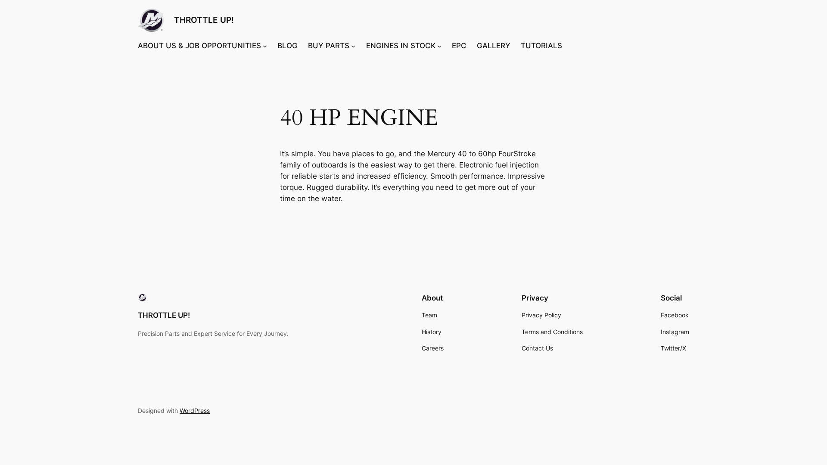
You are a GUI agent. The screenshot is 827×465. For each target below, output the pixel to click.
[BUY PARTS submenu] (353, 45)
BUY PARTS (328, 45)
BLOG (287, 45)
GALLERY (493, 45)
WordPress (195, 410)
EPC (459, 45)
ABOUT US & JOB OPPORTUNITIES (199, 45)
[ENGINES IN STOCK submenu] (439, 45)
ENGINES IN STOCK (400, 45)
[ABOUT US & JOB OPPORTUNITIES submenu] (265, 45)
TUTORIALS (541, 45)
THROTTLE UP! (204, 20)
